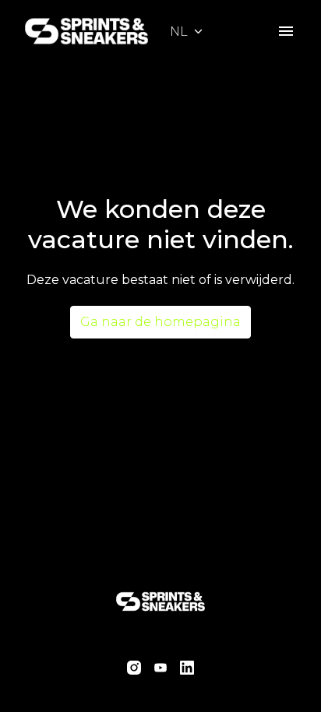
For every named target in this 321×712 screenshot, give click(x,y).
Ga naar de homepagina (160, 321)
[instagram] (134, 667)
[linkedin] (187, 667)
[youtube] (160, 667)
